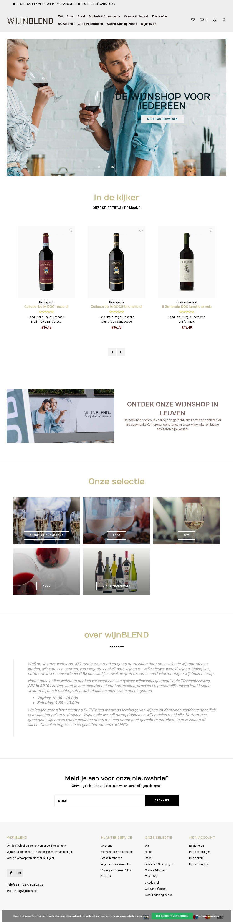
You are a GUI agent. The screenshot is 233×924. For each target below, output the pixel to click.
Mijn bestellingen (199, 852)
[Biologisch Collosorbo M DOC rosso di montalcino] (46, 262)
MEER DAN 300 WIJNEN (162, 119)
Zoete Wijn (159, 16)
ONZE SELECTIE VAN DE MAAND (117, 208)
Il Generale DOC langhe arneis (187, 307)
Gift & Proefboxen (90, 24)
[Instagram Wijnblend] (19, 873)
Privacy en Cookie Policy (116, 870)
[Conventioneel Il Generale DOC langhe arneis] (186, 262)
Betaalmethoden (111, 858)
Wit (60, 16)
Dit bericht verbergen (172, 916)
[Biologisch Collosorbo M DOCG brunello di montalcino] (116, 262)
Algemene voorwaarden (116, 864)
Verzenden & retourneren (117, 852)
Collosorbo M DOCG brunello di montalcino (116, 307)
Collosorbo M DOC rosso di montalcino (46, 307)
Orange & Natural (136, 16)
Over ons (106, 845)
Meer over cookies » (208, 916)
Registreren (196, 845)
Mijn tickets (196, 858)
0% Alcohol (66, 24)
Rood (81, 16)
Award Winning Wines (122, 24)
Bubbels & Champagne (104, 16)
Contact (106, 876)
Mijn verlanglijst (199, 864)
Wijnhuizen (148, 24)
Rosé (70, 16)
